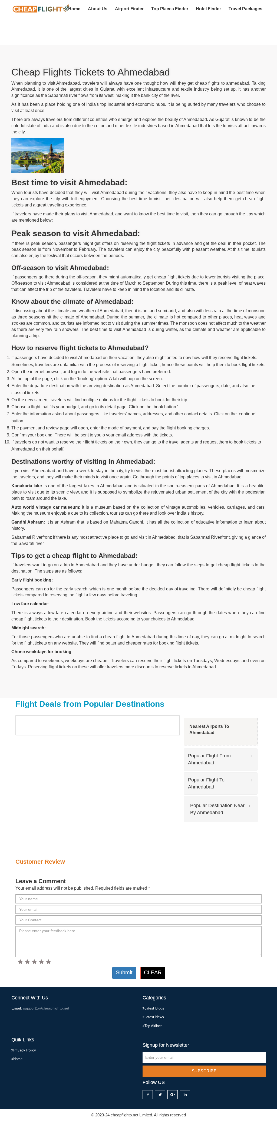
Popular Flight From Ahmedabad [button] (209, 759)
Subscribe (204, 1071)
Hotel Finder (208, 8)
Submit (124, 972)
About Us (97, 8)
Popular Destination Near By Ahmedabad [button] (217, 809)
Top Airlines (153, 1026)
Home (74, 8)
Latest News (154, 1017)
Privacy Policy (24, 1050)
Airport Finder (129, 8)
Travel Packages (245, 8)
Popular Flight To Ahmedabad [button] (206, 783)
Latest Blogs (154, 1008)
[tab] (220, 759)
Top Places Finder (169, 8)
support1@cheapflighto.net (46, 1008)
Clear (152, 972)
